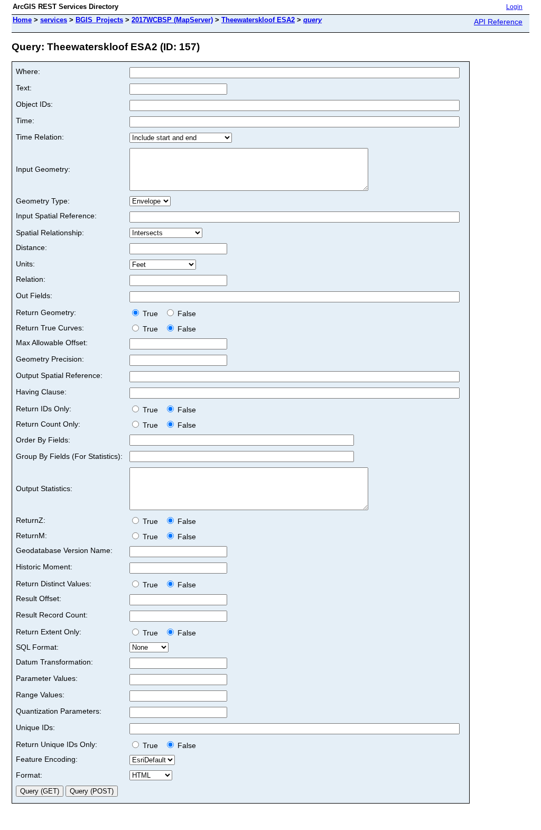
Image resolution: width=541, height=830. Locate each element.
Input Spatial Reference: (56, 215)
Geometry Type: (43, 201)
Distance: (31, 247)
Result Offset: (38, 598)
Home (22, 20)
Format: (29, 775)
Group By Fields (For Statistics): (69, 456)
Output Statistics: (44, 488)
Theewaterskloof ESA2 (258, 20)
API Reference (498, 21)
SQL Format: (37, 647)
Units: (25, 264)
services (53, 20)
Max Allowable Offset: (52, 342)
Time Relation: (40, 137)
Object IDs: (34, 104)
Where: (28, 71)
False (185, 313)
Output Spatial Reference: (59, 375)
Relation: (30, 279)
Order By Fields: (43, 440)
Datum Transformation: (54, 662)
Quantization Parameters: (58, 711)
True (151, 313)
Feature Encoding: (47, 759)
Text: (24, 88)
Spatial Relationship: (50, 232)
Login (514, 7)
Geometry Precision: (50, 359)
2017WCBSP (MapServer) (172, 20)
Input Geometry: (43, 169)
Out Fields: (34, 295)
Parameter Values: (47, 678)
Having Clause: (41, 392)
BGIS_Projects (99, 20)
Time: (25, 120)
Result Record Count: (52, 615)
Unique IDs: (35, 727)
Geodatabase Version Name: (64, 550)
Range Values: (40, 694)
